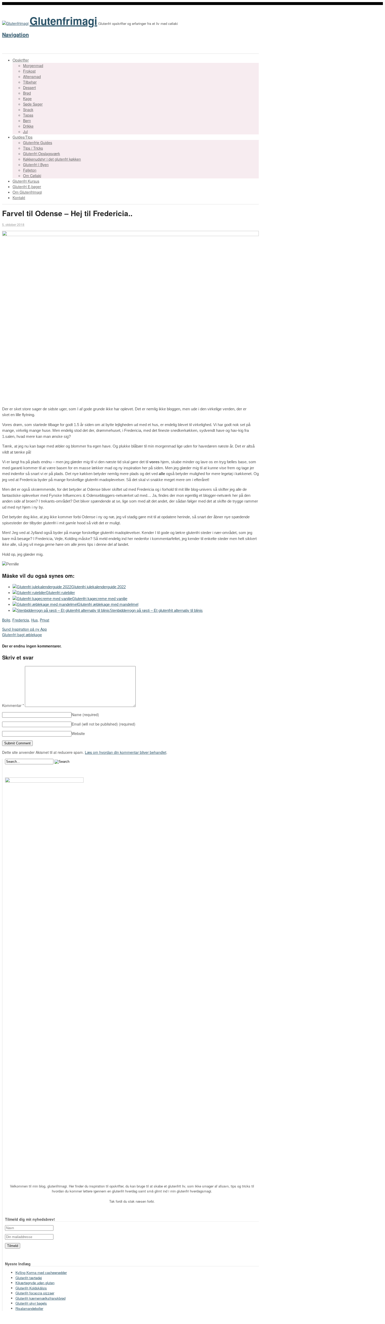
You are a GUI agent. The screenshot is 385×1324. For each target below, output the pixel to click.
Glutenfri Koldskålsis (31, 1287)
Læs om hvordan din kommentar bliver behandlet (125, 752)
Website (78, 733)
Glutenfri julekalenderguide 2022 (98, 587)
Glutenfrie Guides (37, 142)
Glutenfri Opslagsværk (41, 153)
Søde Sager (33, 104)
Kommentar (13, 705)
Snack (28, 109)
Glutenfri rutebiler (60, 592)
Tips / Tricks (33, 148)
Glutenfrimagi (63, 20)
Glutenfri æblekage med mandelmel (108, 604)
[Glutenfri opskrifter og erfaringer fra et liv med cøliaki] (15, 23)
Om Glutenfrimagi (27, 192)
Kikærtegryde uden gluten (34, 1282)
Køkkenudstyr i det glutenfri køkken (52, 159)
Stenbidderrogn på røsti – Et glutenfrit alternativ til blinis (156, 610)
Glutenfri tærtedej (28, 1277)
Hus (34, 620)
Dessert (29, 87)
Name (85, 714)
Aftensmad (32, 76)
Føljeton (29, 170)
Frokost (29, 71)
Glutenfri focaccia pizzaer (34, 1292)
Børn (27, 120)
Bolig (6, 620)
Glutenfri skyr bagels (31, 1303)
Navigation (15, 34)
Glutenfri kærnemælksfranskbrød (40, 1298)
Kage (27, 98)
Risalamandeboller (29, 1308)
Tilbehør (30, 82)
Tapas (28, 115)
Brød (27, 93)
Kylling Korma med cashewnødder (41, 1272)
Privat (44, 620)
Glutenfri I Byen (36, 164)
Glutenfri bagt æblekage (22, 634)
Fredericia (20, 620)
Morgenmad (33, 65)
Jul (25, 131)
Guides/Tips (22, 137)
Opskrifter (21, 60)
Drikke (28, 126)
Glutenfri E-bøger (27, 186)
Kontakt (19, 197)
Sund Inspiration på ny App (24, 629)
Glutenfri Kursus (26, 181)
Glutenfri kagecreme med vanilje (99, 598)
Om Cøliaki (32, 175)
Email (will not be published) (103, 724)
